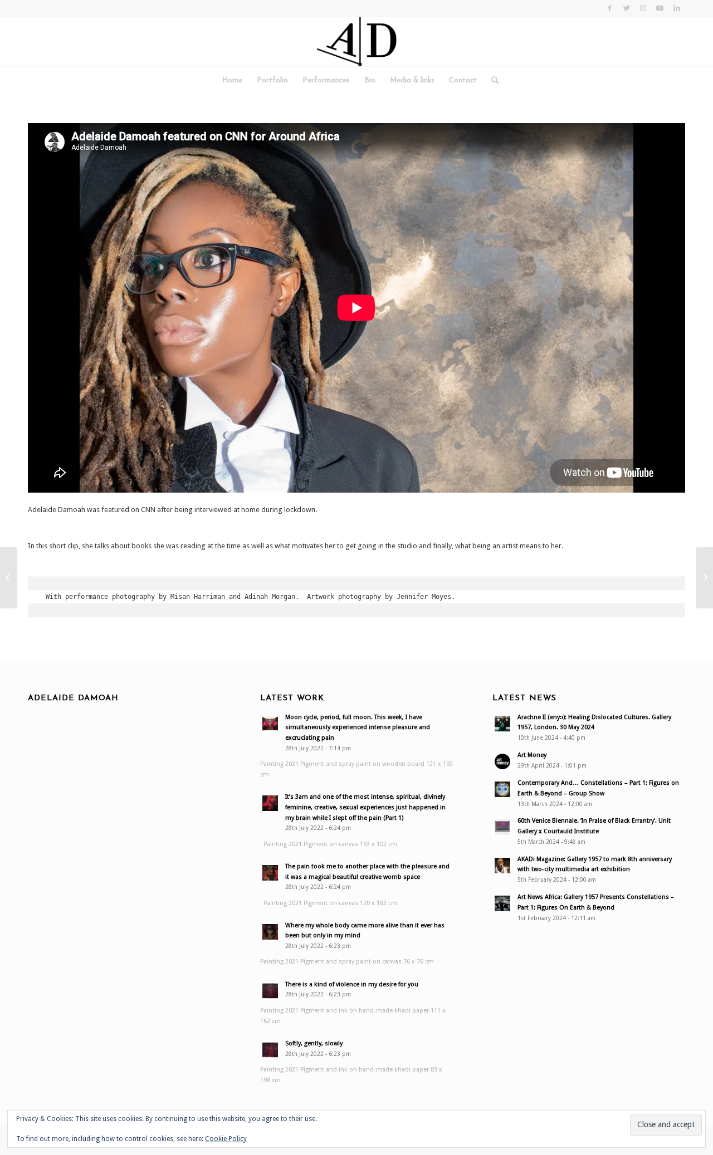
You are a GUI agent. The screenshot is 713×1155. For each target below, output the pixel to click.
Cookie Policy (226, 1139)
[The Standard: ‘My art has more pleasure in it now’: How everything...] (704, 577)
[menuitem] (232, 81)
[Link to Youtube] (660, 8)
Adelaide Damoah (73, 698)
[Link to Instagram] (643, 8)
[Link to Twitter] (626, 8)
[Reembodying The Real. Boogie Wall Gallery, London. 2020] (8, 577)
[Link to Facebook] (610, 8)
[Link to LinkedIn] (676, 8)
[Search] (491, 81)
